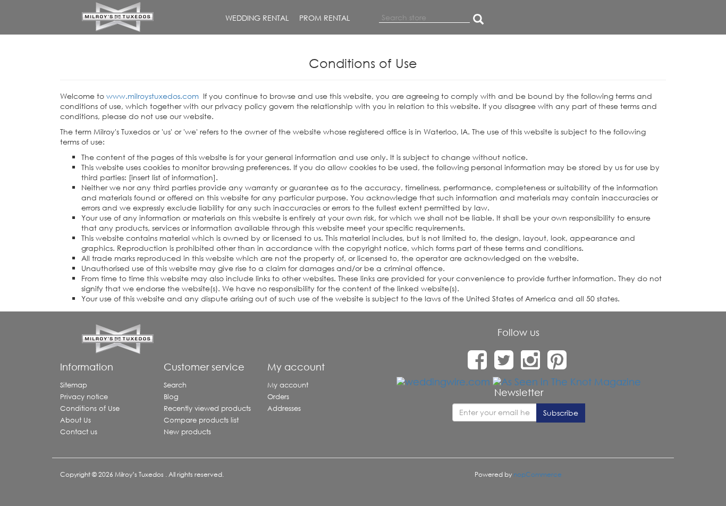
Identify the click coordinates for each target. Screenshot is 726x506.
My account (287, 385)
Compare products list (201, 420)
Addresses (284, 408)
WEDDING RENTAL (257, 18)
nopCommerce (537, 474)
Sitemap (73, 385)
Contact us (78, 431)
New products (187, 431)
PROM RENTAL (324, 18)
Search (175, 385)
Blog (171, 396)
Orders (278, 396)
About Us (75, 420)
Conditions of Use (90, 408)
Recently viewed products (207, 408)
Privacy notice (84, 396)
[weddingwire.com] (443, 381)
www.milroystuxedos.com (152, 96)
